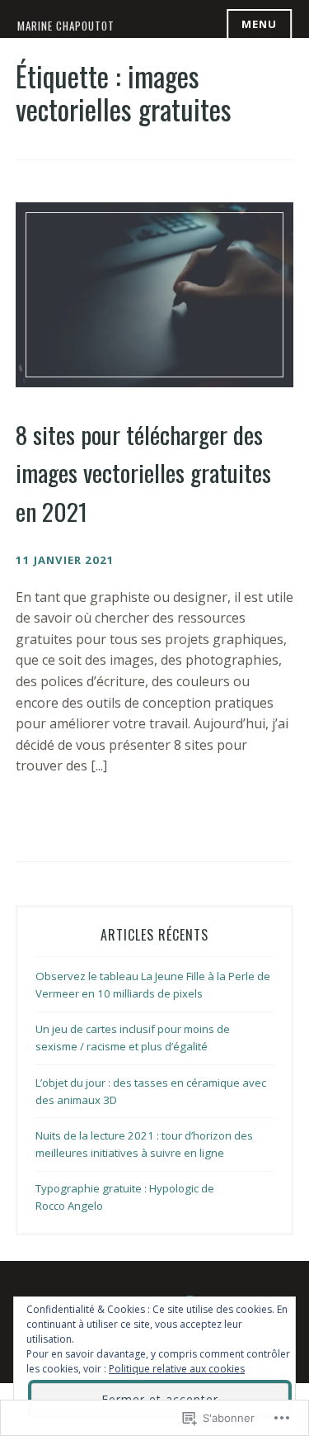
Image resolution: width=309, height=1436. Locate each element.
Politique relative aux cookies (177, 1369)
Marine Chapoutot (66, 25)
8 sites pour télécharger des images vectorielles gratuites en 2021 (143, 472)
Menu (259, 24)
